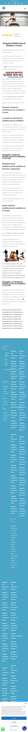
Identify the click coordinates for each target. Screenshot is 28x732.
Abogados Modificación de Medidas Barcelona (12, 312)
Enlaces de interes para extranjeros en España (14, 529)
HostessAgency (14, 556)
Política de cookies (13, 729)
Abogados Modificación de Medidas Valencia (12, 314)
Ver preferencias (14, 726)
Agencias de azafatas (14, 559)
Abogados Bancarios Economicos (14, 405)
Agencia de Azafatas (13, 566)
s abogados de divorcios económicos (15, 96)
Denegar (14, 722)
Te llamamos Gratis (22, 701)
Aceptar (14, 718)
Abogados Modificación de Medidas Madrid (11, 309)
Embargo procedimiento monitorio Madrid (5, 416)
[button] (26, 703)
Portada (14, 23)
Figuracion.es (14, 562)
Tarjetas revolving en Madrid (5, 405)
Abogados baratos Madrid (13, 544)
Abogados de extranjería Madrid (14, 537)
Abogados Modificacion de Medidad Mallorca (12, 328)
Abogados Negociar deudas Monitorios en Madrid (5, 392)
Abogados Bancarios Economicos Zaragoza (17, 636)
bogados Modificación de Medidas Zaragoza (12, 325)
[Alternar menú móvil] (25, 8)
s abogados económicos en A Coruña (15, 233)
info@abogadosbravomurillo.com (7, 369)
